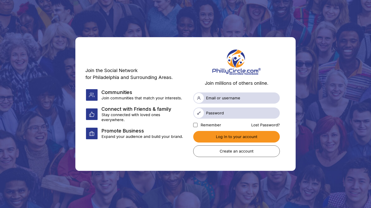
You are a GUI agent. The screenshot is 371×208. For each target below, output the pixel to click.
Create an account (237, 151)
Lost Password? (265, 125)
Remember (210, 125)
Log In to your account (236, 136)
